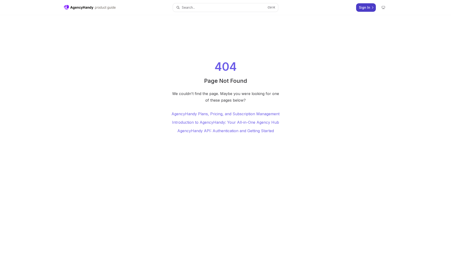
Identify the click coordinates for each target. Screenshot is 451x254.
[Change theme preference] (383, 7)
